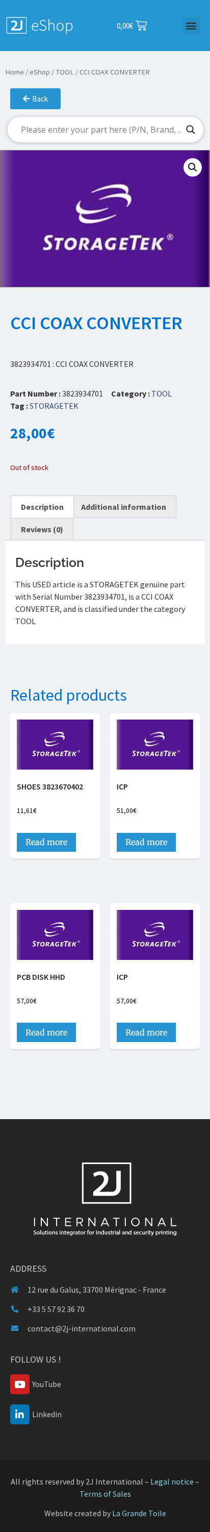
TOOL (65, 72)
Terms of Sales (105, 1494)
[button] (191, 25)
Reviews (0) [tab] (42, 529)
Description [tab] (42, 507)
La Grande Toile (139, 1513)
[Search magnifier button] (190, 129)
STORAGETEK (54, 406)
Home (14, 72)
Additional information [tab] (123, 507)
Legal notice (172, 1481)
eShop (40, 72)
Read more (46, 842)
